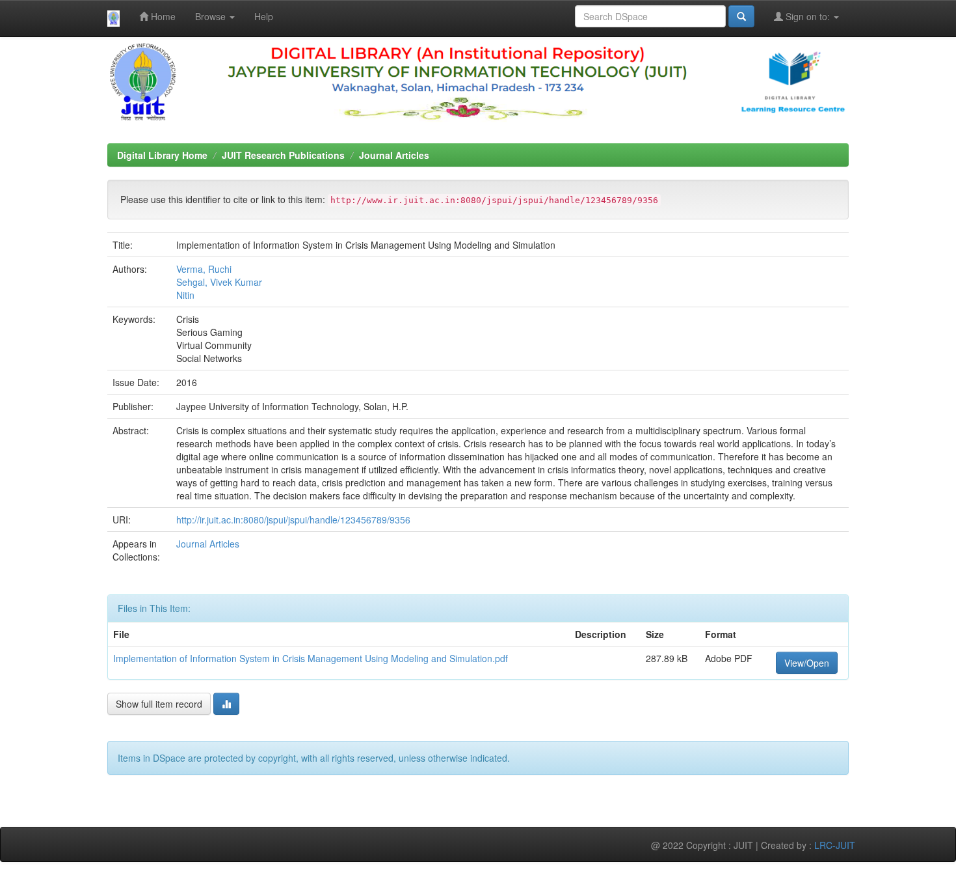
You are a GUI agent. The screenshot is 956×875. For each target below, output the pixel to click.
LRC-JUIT (834, 845)
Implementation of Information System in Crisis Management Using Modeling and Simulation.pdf (310, 658)
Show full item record (159, 703)
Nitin (185, 294)
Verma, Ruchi (204, 268)
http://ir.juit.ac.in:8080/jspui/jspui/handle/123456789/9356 (293, 519)
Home (162, 16)
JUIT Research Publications (283, 154)
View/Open (806, 662)
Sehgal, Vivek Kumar (219, 281)
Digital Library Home (162, 154)
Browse (211, 16)
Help (263, 16)
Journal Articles (394, 154)
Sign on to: (807, 16)
